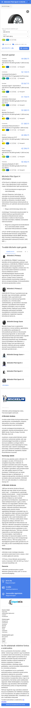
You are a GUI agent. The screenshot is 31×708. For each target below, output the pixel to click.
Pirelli (3, 629)
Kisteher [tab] (19, 251)
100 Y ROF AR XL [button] (8, 36)
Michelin (4, 625)
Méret (4, 30)
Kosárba (25, 48)
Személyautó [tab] (10, 251)
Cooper (4, 638)
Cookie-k (4, 615)
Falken (3, 641)
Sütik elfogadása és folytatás (15, 704)
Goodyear (4, 624)
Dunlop (3, 640)
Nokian (3, 627)
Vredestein (4, 630)
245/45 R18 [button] (6, 32)
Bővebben (6, 385)
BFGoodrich (5, 636)
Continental (5, 622)
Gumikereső (5, 616)
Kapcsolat (4, 611)
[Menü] (2, 2)
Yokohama (4, 632)
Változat (5, 34)
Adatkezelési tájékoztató (8, 613)
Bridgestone (5, 621)
